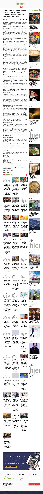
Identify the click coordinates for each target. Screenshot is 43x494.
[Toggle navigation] (21, 7)
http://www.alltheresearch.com (12, 163)
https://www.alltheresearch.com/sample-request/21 (12, 42)
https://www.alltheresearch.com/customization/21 (12, 72)
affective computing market (13, 28)
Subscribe (34, 484)
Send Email (8, 157)
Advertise (21, 480)
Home (21, 477)
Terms (32, 491)
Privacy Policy (36, 491)
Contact (21, 481)
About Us (21, 479)
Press (22, 478)
